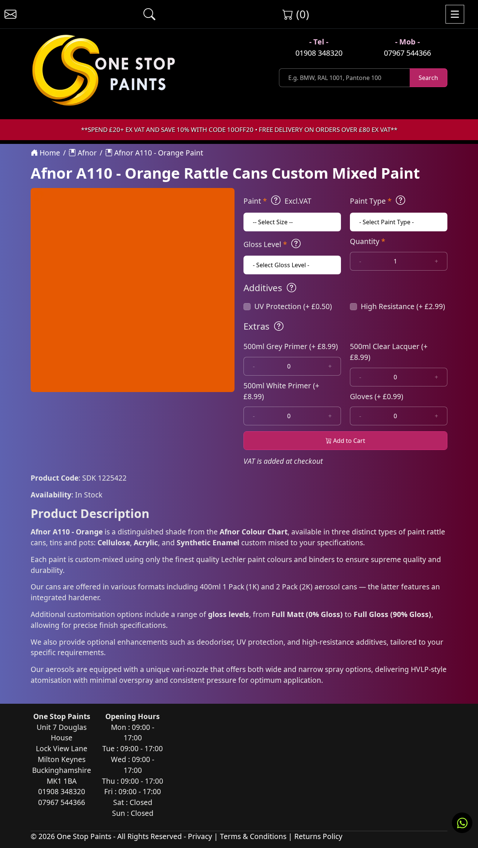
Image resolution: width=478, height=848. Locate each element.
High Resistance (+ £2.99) (403, 306)
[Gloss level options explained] (296, 243)
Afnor (86, 153)
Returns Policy (318, 836)
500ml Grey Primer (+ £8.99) (290, 346)
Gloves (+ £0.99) (376, 396)
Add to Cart (348, 441)
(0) (301, 14)
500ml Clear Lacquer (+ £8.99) (389, 351)
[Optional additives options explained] (291, 287)
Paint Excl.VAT (277, 201)
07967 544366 (407, 53)
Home (49, 153)
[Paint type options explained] (400, 200)
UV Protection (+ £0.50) (293, 306)
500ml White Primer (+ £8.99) (281, 390)
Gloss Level (265, 244)
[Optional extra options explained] (279, 326)
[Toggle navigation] (455, 14)
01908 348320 (318, 53)
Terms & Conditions (253, 836)
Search (428, 78)
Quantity (367, 241)
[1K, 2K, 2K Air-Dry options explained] (276, 200)
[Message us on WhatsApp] (462, 822)
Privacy (200, 836)
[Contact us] (10, 14)
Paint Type (371, 201)
